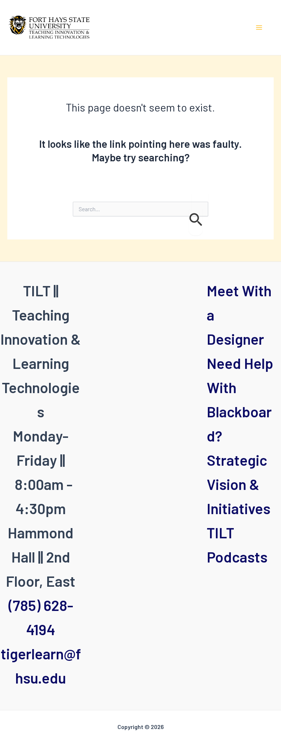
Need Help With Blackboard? (240, 399)
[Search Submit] (196, 220)
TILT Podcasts (237, 544)
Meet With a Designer (239, 315)
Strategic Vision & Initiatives (238, 484)
